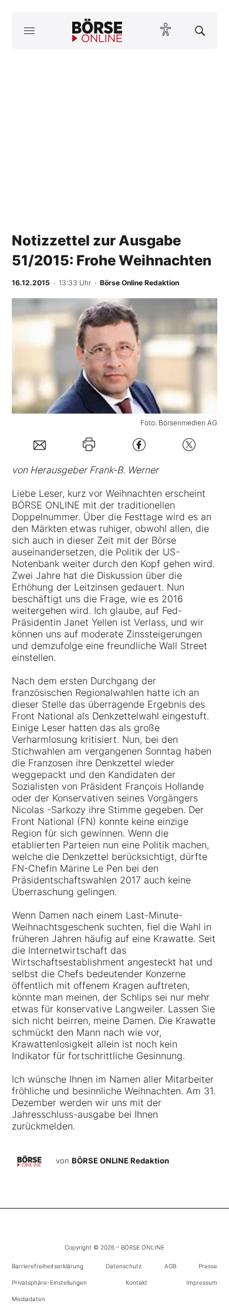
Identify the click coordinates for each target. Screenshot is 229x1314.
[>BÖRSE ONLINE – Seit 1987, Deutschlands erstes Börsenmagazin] (97, 30)
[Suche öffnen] (200, 30)
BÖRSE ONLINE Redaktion (120, 1160)
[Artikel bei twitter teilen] (189, 444)
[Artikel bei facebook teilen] (139, 444)
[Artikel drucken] (89, 444)
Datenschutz (124, 1265)
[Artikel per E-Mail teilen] (39, 445)
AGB (170, 1265)
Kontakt (136, 1282)
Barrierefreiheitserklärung (47, 1265)
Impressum (201, 1282)
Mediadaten (28, 1298)
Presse (207, 1265)
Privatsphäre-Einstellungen (49, 1282)
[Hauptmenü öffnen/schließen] (29, 30)
